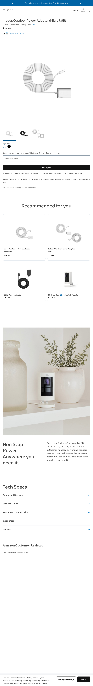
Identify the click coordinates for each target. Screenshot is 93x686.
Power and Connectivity (15, 512)
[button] (9, 133)
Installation (9, 520)
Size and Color (10, 503)
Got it (84, 679)
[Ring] (10, 10)
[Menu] (4, 10)
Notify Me (46, 167)
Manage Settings (66, 679)
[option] (4, 146)
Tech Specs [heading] (15, 487)
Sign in (75, 10)
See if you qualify (17, 33)
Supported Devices (13, 495)
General (7, 529)
